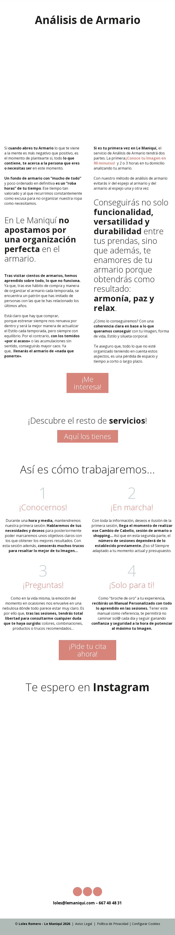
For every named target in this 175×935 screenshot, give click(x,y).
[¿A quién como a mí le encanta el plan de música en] (44, 828)
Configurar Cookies (146, 924)
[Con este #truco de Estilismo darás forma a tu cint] (131, 828)
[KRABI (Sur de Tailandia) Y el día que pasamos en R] (44, 729)
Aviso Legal (83, 924)
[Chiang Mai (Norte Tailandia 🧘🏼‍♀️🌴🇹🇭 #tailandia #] (131, 729)
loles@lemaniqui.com (74, 903)
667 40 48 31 (110, 903)
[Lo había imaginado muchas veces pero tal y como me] (131, 778)
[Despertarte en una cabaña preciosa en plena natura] (44, 778)
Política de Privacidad (112, 924)
